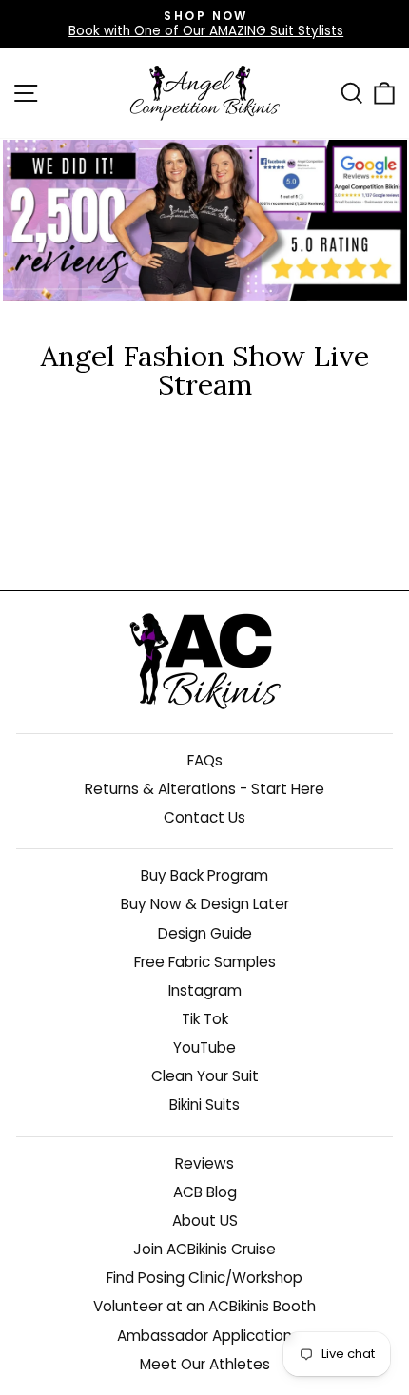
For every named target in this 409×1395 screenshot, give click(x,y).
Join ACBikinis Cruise (204, 1249)
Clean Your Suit (205, 1076)
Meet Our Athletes (205, 1364)
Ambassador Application (204, 1336)
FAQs (205, 760)
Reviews (204, 1163)
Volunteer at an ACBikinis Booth (204, 1306)
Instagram (205, 990)
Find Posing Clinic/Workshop (204, 1278)
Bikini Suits (204, 1104)
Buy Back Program (204, 875)
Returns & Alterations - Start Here (204, 789)
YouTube (204, 1047)
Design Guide (205, 933)
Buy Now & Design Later (205, 904)
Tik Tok (205, 1019)
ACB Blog (205, 1192)
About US (205, 1220)
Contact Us (204, 817)
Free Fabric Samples (205, 962)
